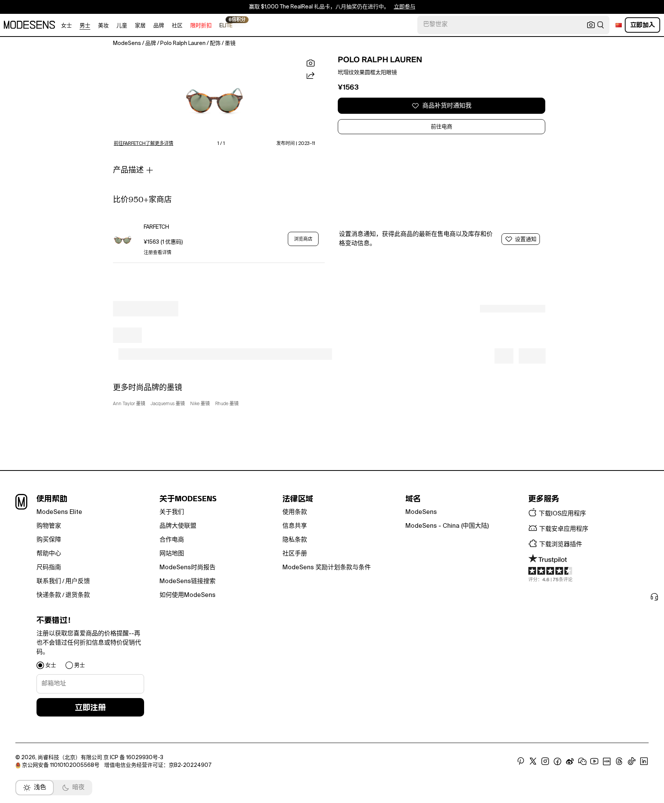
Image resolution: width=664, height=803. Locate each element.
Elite (225, 25)
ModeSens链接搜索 (187, 582)
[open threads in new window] (619, 761)
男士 (85, 25)
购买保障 (49, 540)
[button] (214, 98)
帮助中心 (49, 554)
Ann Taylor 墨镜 (129, 404)
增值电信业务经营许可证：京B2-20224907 (157, 765)
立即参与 (404, 7)
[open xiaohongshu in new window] (606, 761)
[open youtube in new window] (594, 761)
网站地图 (171, 554)
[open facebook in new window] (557, 761)
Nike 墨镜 (200, 404)
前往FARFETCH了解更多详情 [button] (143, 143)
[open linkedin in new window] (644, 761)
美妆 (103, 25)
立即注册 (90, 707)
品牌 (158, 25)
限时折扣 (201, 25)
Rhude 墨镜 (227, 404)
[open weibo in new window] (569, 761)
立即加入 (642, 24)
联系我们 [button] (49, 582)
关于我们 (171, 512)
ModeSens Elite (59, 512)
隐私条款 (294, 540)
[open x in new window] (533, 761)
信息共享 (294, 526)
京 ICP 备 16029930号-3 (133, 757)
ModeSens (421, 512)
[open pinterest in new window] (520, 761)
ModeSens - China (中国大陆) (447, 526)
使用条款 (294, 512)
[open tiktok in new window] (631, 761)
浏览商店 (303, 239)
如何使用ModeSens (187, 595)
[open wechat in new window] (582, 761)
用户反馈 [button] (77, 582)
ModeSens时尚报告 (187, 568)
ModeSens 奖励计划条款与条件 (326, 568)
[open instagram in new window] (545, 761)
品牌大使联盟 (177, 526)
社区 (177, 25)
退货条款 (77, 595)
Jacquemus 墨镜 (168, 404)
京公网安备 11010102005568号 (61, 765)
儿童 (121, 25)
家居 (140, 25)
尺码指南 (49, 568)
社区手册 (294, 554)
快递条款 (49, 595)
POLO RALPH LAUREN (380, 59)
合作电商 (171, 540)
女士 (66, 25)
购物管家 (49, 526)
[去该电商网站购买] (122, 239)
